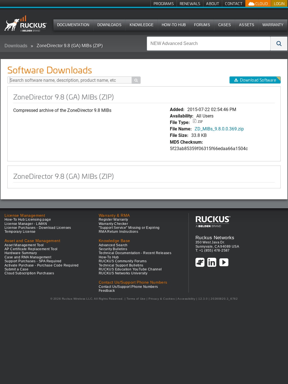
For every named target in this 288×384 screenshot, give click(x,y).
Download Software (258, 80)
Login (279, 3)
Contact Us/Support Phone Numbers (128, 287)
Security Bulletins (113, 249)
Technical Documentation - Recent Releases (135, 253)
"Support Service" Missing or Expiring (129, 228)
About (212, 3)
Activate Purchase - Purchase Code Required (41, 265)
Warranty (273, 25)
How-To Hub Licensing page (27, 220)
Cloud (261, 3)
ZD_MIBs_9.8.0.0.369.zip (219, 129)
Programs (164, 3)
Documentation (73, 25)
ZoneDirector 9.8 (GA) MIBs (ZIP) (70, 45)
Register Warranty (113, 220)
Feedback (107, 291)
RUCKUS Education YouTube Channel (130, 269)
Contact (233, 3)
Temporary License (20, 232)
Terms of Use (136, 298)
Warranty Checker (113, 224)
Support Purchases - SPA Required (33, 261)
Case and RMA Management (27, 257)
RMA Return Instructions (118, 232)
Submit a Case (16, 269)
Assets (246, 25)
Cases (224, 25)
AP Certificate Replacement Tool (30, 249)
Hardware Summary (20, 253)
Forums (202, 25)
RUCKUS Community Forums (123, 261)
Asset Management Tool (24, 245)
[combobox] (209, 44)
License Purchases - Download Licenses (37, 228)
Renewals (190, 3)
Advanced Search (113, 245)
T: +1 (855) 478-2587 (212, 250)
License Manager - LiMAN (25, 224)
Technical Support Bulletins (121, 265)
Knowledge (142, 25)
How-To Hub (174, 25)
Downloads (109, 25)
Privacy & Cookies (161, 298)
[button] (279, 44)
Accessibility (186, 298)
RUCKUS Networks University (123, 273)
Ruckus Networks (215, 237)
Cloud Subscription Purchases (29, 273)
